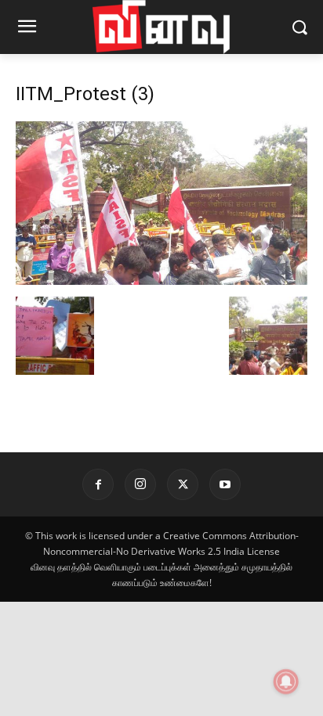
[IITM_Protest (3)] (161, 280)
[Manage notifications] (286, 681)
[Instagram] (140, 484)
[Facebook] (98, 484)
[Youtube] (225, 484)
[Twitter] (182, 484)
